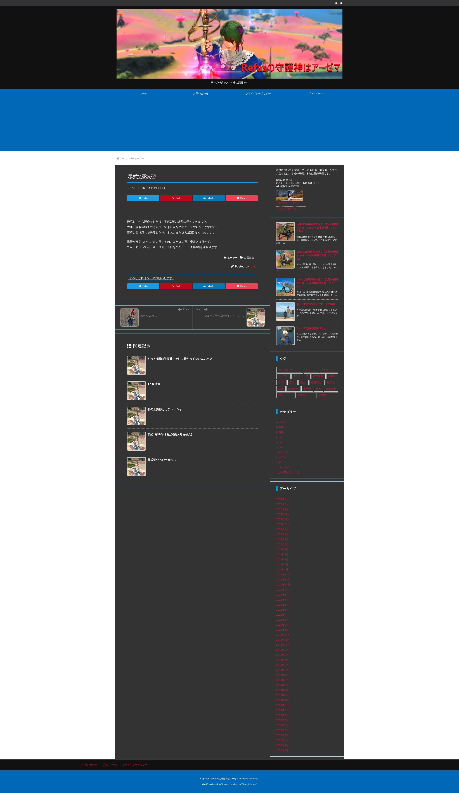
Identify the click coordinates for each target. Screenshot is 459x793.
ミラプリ (283, 376)
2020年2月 (282, 624)
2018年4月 (282, 735)
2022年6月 (282, 544)
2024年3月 (282, 499)
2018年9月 (282, 710)
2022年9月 (282, 529)
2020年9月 (282, 589)
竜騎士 (307, 388)
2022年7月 (282, 539)
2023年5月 (282, 504)
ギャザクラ (282, 452)
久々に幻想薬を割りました (312, 328)
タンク (280, 442)
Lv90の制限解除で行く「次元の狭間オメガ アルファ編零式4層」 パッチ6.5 (317, 227)
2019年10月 (283, 644)
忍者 (291, 382)
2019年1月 (282, 689)
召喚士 (332, 376)
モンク (297, 376)
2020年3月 (282, 619)
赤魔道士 (331, 388)
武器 (280, 388)
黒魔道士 (324, 394)
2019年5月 (282, 669)
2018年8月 (282, 715)
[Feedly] (341, 3)
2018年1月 (282, 750)
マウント (327, 369)
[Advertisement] (229, 124)
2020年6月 (282, 604)
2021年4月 (282, 554)
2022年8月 (282, 534)
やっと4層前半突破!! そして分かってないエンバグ (180, 358)
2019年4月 (282, 674)
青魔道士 (302, 394)
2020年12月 (283, 574)
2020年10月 (283, 584)
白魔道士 (249, 257)
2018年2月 (282, 745)
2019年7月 (282, 659)
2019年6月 (282, 664)
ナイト (309, 369)
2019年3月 (282, 679)
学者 (280, 382)
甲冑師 (280, 432)
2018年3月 (282, 740)
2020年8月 (282, 594)
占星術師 (318, 376)
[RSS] (336, 3)
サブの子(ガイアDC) (287, 472)
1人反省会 (154, 384)
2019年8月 (282, 654)
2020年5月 (282, 609)
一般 (278, 462)
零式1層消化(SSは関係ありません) (170, 434)
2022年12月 (283, 514)
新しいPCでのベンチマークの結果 (316, 303)
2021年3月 (282, 559)
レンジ (280, 437)
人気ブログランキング (287, 203)
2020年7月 (282, 599)
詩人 (318, 388)
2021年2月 (282, 564)
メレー (280, 447)
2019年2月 (282, 684)
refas (253, 266)
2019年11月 (283, 639)
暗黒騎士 (316, 382)
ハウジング (282, 467)
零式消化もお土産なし (162, 460)
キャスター (282, 422)
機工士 (331, 382)
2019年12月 (283, 634)
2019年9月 (282, 649)
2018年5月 (282, 730)
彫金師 (280, 427)
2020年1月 (282, 629)
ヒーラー (139, 158)
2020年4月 (282, 614)
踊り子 (282, 394)
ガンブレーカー (287, 369)
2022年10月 (283, 524)
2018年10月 (283, 705)
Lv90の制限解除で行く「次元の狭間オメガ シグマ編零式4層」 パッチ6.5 (317, 255)
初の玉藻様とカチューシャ (165, 409)
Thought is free (249, 784)
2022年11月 (283, 519)
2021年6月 (282, 549)
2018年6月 (282, 725)
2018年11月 (283, 700)
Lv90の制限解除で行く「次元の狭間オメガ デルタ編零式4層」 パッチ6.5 (317, 283)
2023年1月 (282, 509)
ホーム (123, 158)
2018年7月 (282, 720)
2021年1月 (282, 569)
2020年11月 (283, 579)
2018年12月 (283, 694)
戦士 (302, 382)
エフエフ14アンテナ (287, 209)
